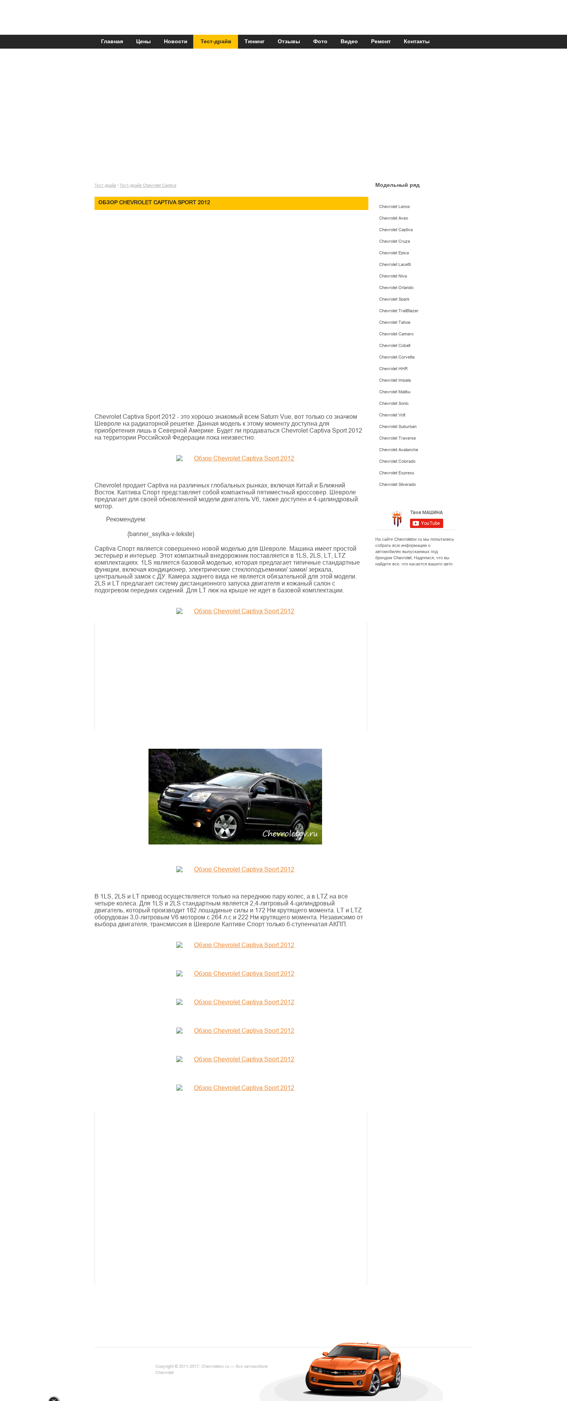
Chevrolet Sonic (394, 403)
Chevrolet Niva (393, 276)
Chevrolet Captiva (396, 230)
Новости (175, 41)
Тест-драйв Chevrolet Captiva (148, 185)
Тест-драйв (216, 41)
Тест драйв (105, 185)
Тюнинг (255, 41)
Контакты (417, 41)
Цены (143, 41)
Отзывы (289, 41)
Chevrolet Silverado (397, 484)
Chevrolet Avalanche (398, 450)
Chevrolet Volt (392, 415)
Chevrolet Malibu (394, 392)
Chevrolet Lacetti (395, 264)
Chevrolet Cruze (394, 241)
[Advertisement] (283, 118)
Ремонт (381, 41)
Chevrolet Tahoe (394, 322)
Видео (349, 41)
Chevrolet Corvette (397, 357)
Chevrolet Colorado (397, 461)
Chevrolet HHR (393, 369)
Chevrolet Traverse (397, 438)
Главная (112, 41)
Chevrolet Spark (394, 299)
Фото (320, 41)
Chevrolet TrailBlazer (398, 311)
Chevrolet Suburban (398, 427)
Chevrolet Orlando (396, 288)
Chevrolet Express (396, 473)
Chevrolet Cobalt (394, 345)
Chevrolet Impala (395, 380)
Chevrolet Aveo (393, 218)
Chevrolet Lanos (394, 207)
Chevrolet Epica (394, 253)
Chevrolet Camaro (396, 334)
